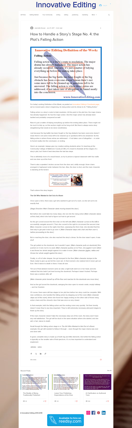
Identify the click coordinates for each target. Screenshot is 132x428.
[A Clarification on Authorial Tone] (97, 382)
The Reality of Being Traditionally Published (31, 394)
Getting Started (34, 14)
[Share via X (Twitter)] (36, 354)
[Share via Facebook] (31, 354)
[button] (110, 3)
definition (33, 347)
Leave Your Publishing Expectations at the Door (63, 394)
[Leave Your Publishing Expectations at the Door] (66, 382)
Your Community (47, 14)
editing (66, 14)
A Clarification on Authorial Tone (96, 394)
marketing (85, 14)
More (93, 14)
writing (58, 14)
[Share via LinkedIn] (41, 354)
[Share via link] (45, 354)
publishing (75, 14)
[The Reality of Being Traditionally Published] (35, 382)
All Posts (23, 14)
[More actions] (100, 28)
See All (109, 370)
